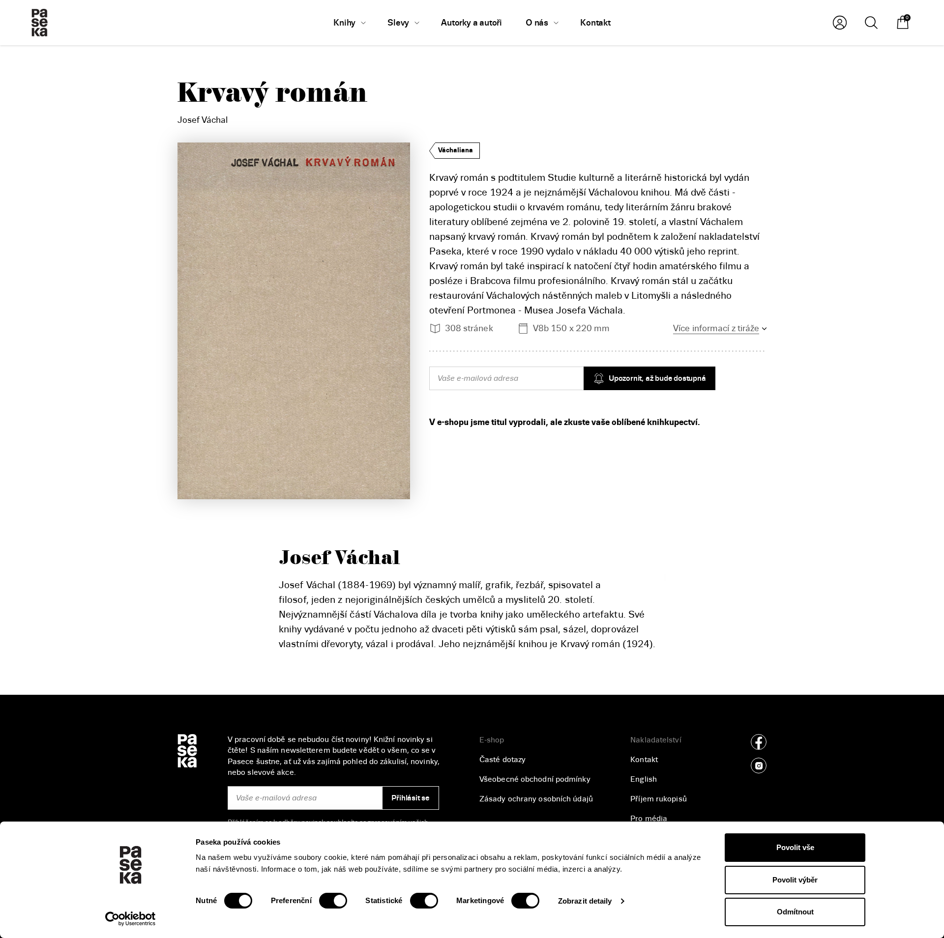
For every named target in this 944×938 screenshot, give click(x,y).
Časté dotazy (502, 759)
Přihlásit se (410, 798)
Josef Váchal (202, 120)
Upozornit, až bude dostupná (657, 378)
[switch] (333, 901)
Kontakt (644, 759)
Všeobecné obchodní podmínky (534, 779)
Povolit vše (795, 847)
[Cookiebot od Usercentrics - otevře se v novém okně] (131, 918)
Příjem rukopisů (658, 799)
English (643, 779)
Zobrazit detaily (585, 901)
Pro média (648, 818)
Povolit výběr (795, 880)
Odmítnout (795, 912)
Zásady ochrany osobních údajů (536, 799)
